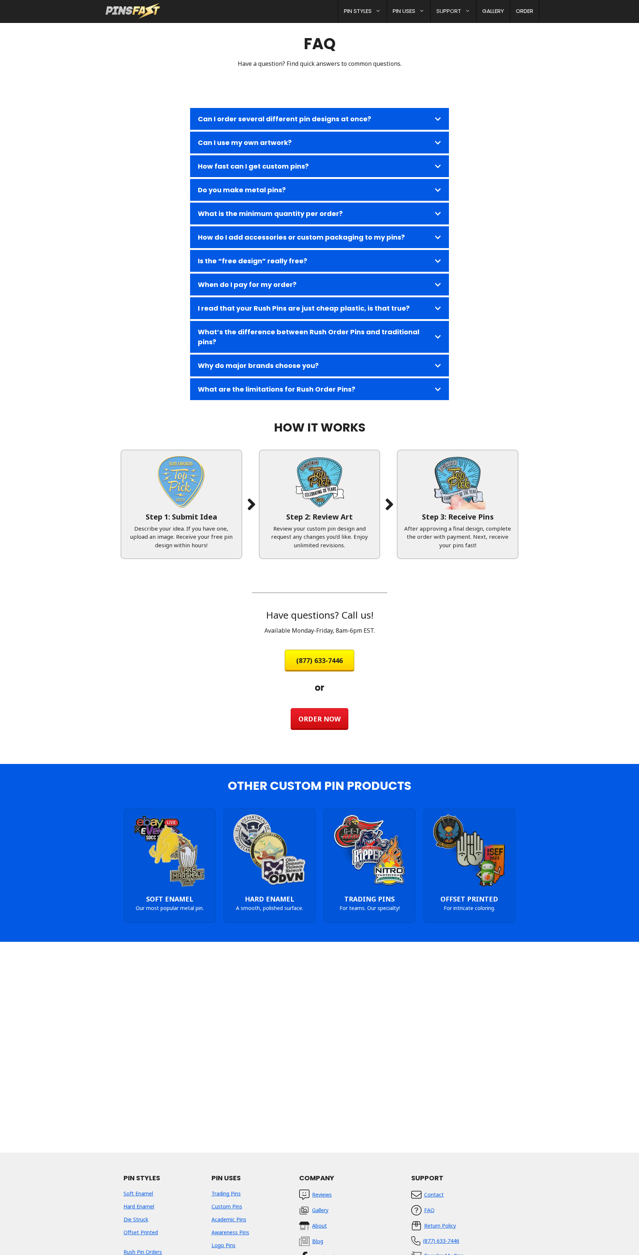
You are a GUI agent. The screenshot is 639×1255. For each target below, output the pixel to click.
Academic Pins (229, 1219)
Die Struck (136, 1219)
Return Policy (440, 1225)
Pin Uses (404, 11)
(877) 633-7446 (319, 660)
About (319, 1225)
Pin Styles (358, 11)
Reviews (322, 1194)
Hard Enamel (139, 1206)
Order (524, 11)
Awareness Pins (230, 1232)
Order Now (319, 718)
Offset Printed (141, 1232)
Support (448, 11)
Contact (434, 1194)
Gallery (493, 11)
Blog (317, 1241)
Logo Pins (224, 1245)
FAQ (429, 1210)
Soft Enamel (138, 1193)
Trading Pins (226, 1193)
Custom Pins (227, 1206)
